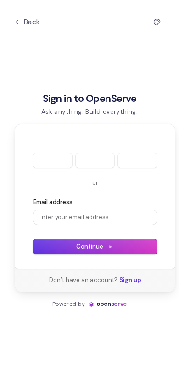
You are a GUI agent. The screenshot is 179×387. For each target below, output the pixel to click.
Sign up (130, 280)
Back (32, 22)
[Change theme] (157, 22)
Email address (53, 202)
